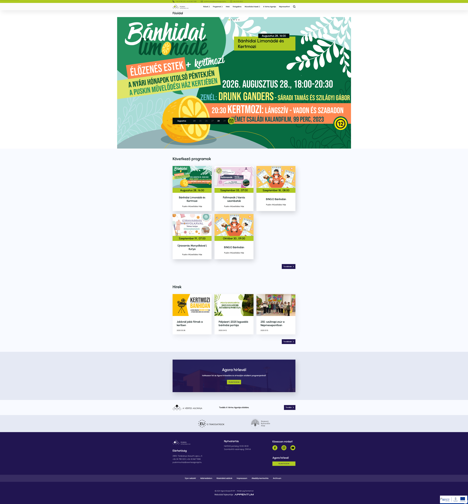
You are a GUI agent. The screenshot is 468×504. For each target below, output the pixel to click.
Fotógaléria (237, 7)
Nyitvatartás (231, 441)
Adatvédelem (206, 478)
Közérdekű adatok (224, 478)
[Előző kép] (124, 83)
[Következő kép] (343, 83)
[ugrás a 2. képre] (231, 19)
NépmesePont (284, 7)
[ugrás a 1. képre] (229, 19)
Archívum (277, 478)
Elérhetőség (180, 450)
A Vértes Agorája (269, 7)
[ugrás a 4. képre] (236, 19)
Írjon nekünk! (190, 478)
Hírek (228, 7)
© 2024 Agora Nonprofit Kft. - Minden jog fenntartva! (234, 491)
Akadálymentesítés (260, 478)
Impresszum (242, 478)
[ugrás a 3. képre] (234, 19)
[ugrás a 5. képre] (238, 19)
